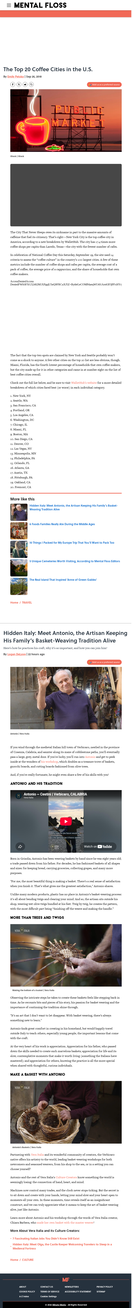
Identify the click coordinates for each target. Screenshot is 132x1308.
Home (14, 602)
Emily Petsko (15, 76)
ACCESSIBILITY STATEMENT (78, 1291)
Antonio (90, 757)
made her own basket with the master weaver (65, 1222)
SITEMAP (101, 1291)
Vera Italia (37, 1155)
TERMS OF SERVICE (49, 1291)
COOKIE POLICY (27, 1291)
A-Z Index (24, 1296)
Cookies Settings (48, 1296)
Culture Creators (66, 1177)
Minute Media (59, 1304)
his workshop (49, 762)
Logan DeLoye (16, 654)
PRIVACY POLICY (105, 1286)
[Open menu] (9, 5)
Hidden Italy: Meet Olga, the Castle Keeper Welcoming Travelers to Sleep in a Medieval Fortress (62, 1246)
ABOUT (22, 1286)
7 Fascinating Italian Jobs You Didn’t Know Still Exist (46, 1238)
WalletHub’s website (84, 383)
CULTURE (28, 1260)
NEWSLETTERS (72, 1286)
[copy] (31, 84)
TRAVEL (27, 602)
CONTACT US (46, 1286)
